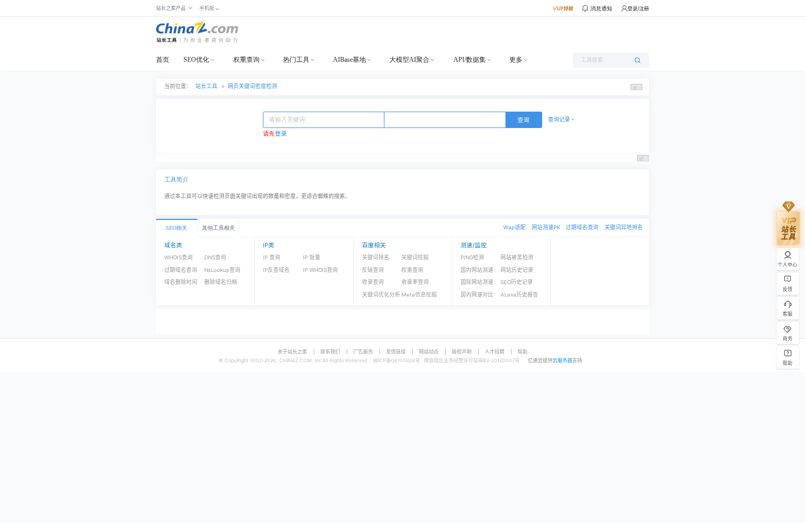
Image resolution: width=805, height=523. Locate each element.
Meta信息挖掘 (419, 295)
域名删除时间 (180, 282)
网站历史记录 (517, 270)
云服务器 (562, 360)
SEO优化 (196, 59)
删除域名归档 (220, 282)
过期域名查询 (582, 227)
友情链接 (396, 351)
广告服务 (363, 351)
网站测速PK (546, 227)
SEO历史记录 (517, 282)
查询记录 (559, 120)
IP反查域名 (276, 270)
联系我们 (330, 351)
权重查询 (246, 59)
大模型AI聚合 (409, 59)
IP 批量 (311, 257)
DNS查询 (215, 257)
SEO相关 (176, 228)
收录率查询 (415, 282)
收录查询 (373, 282)
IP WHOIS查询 (320, 270)
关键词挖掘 (415, 257)
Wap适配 (514, 227)
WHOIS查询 (178, 257)
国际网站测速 (477, 282)
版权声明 (462, 351)
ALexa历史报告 (519, 295)
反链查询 (373, 270)
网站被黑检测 (517, 257)
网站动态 (429, 351)
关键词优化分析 (381, 295)
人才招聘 (494, 351)
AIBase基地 (349, 59)
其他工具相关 (218, 228)
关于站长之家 (292, 351)
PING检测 (472, 257)
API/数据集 (469, 59)
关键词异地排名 (624, 227)
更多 (515, 59)
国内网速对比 (477, 295)
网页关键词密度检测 (252, 86)
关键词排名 (375, 257)
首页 (162, 59)
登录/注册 (638, 8)
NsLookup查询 (222, 270)
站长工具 (206, 86)
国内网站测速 (477, 270)
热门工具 (296, 59)
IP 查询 (271, 257)
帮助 (522, 351)
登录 (281, 133)
